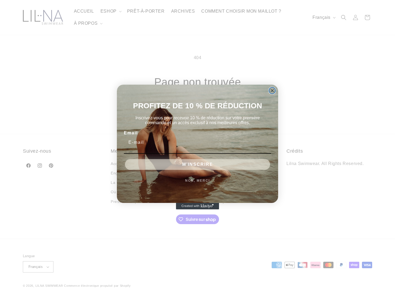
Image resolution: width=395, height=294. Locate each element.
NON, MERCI (197, 180)
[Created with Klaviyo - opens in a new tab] (197, 206)
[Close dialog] (272, 90)
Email (131, 133)
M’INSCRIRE (197, 164)
